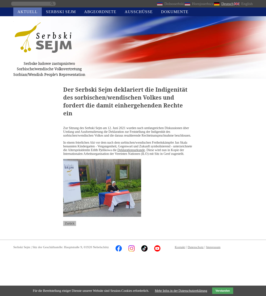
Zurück (69, 223)
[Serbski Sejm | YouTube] (157, 250)
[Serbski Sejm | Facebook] (119, 250)
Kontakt (180, 247)
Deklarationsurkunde (131, 150)
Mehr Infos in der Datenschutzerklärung (181, 290)
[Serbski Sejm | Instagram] (131, 250)
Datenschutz (196, 247)
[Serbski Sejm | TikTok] (144, 250)
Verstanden (223, 290)
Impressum (213, 247)
